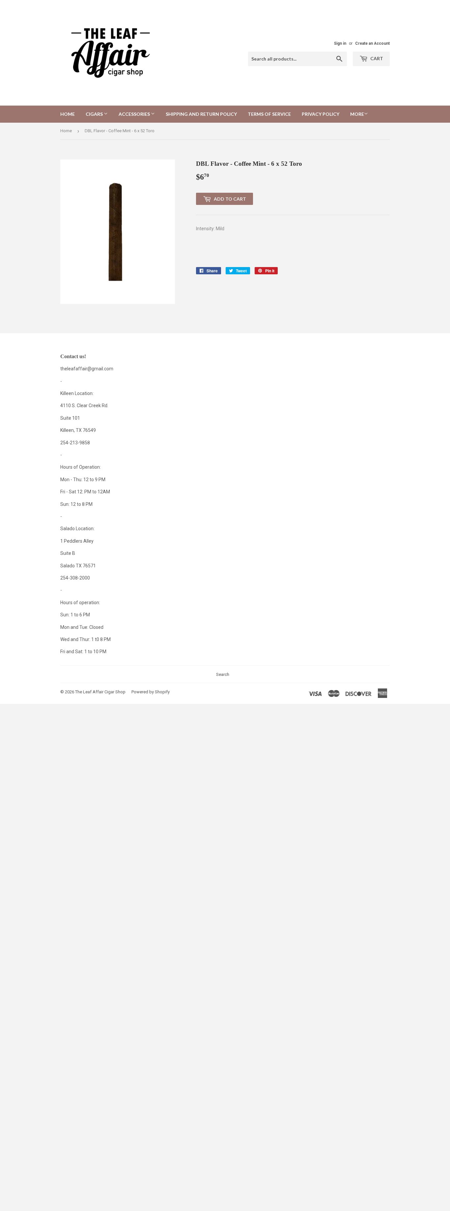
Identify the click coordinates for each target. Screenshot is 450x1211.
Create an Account (372, 43)
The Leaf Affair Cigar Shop (100, 691)
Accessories (135, 114)
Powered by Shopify (150, 691)
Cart (376, 58)
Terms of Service (269, 114)
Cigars (95, 114)
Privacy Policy (320, 114)
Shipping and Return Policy (201, 114)
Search (222, 674)
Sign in (340, 43)
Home (67, 114)
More (357, 114)
